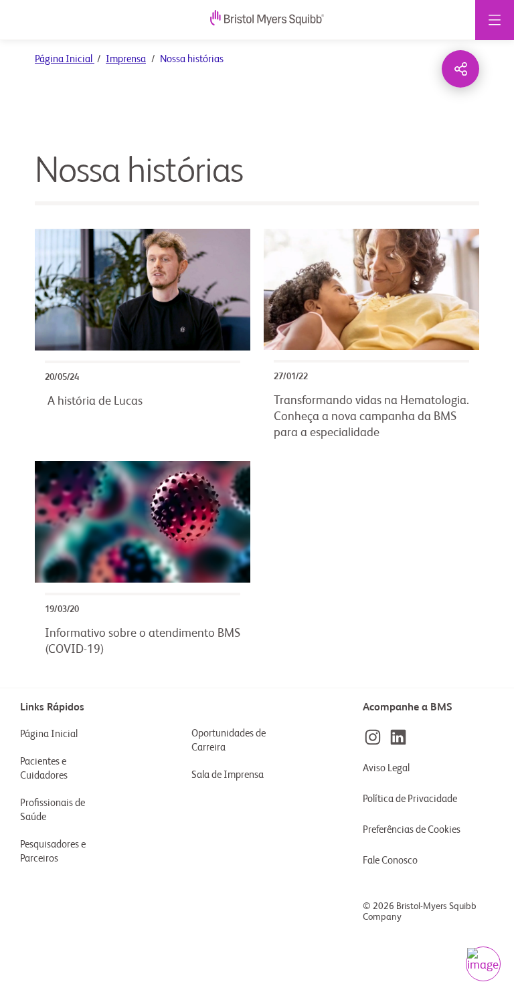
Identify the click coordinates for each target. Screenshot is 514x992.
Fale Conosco (390, 861)
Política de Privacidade (410, 799)
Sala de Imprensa (227, 775)
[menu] (494, 20)
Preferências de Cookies (412, 830)
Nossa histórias (139, 172)
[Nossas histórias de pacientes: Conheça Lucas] (142, 340)
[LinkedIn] (398, 737)
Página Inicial (64, 59)
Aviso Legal (386, 768)
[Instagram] (373, 737)
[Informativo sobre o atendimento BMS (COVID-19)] (142, 564)
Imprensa (126, 59)
